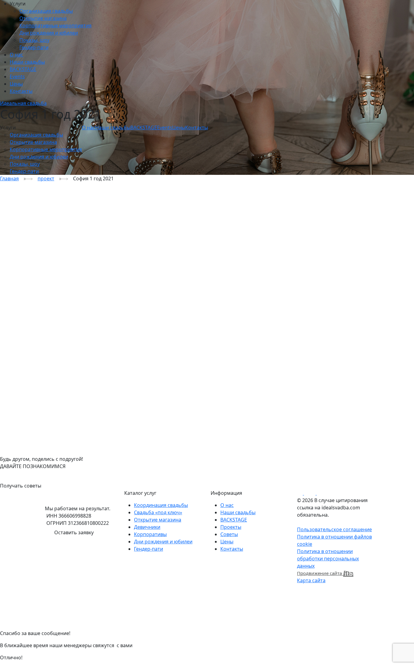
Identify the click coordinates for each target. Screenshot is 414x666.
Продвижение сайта (320, 573)
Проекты (230, 527)
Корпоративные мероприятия (55, 25)
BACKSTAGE (23, 69)
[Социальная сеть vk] (303, 493)
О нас (16, 54)
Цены (16, 83)
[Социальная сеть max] (316, 493)
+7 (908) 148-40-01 (20, 473)
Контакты (21, 91)
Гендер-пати (33, 47)
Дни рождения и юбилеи (48, 32)
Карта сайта (311, 580)
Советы (229, 534)
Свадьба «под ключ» (158, 512)
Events (17, 76)
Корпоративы (150, 534)
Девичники (147, 527)
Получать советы (20, 485)
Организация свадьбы (46, 11)
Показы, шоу (34, 40)
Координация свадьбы (161, 505)
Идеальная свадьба (23, 103)
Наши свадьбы (27, 62)
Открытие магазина (43, 18)
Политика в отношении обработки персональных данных (328, 558)
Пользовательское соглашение (334, 529)
